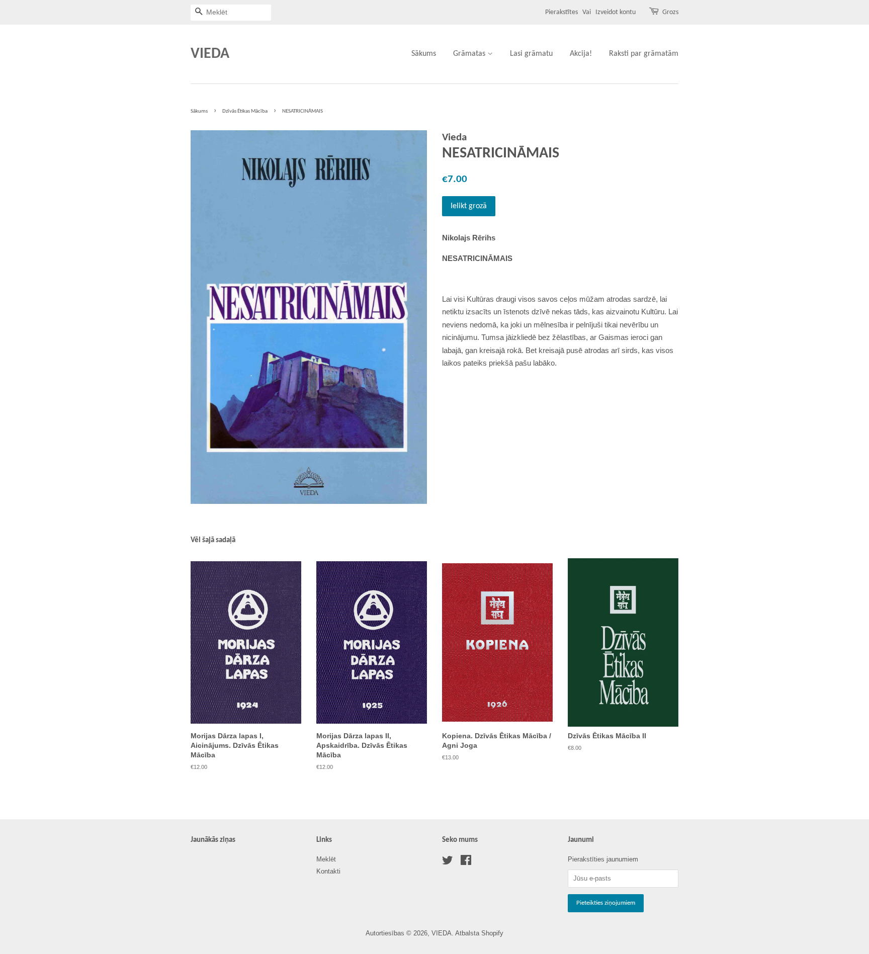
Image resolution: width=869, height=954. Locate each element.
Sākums (423, 54)
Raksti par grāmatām (643, 54)
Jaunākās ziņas (213, 840)
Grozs (670, 12)
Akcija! (581, 54)
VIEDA (210, 54)
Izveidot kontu (615, 12)
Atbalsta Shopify (479, 933)
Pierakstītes (561, 12)
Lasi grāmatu (531, 54)
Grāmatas (470, 54)
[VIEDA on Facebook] (466, 862)
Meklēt (326, 859)
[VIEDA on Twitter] (447, 862)
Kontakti (328, 871)
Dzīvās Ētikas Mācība (245, 111)
